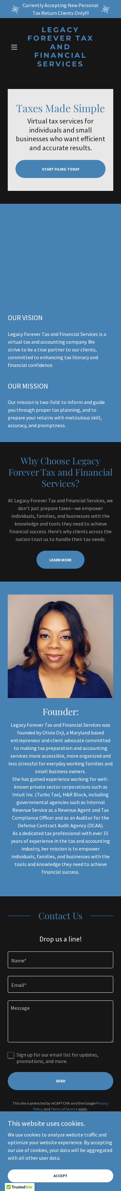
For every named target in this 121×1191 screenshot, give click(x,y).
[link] (60, 47)
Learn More (60, 559)
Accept (60, 1175)
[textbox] (60, 959)
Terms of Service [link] (64, 1109)
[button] (16, 47)
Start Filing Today (60, 169)
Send (61, 1080)
